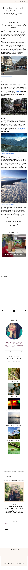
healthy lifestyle (18, 511)
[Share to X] (10, 225)
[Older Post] (25, 311)
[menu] (2, 1)
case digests (8, 512)
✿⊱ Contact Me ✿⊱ (9, 563)
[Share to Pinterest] (17, 225)
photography (8, 511)
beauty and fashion (18, 512)
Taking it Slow (14, 381)
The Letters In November (14, 9)
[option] (14, 249)
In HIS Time (14, 396)
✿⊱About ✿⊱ (20, 563)
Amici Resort (14, 254)
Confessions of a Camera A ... (14, 425)
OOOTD (6, 514)
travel (20, 221)
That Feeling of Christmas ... (14, 411)
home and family (18, 510)
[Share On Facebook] (14, 225)
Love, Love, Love (14, 455)
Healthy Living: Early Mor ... (14, 440)
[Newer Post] (3, 311)
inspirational (9, 506)
